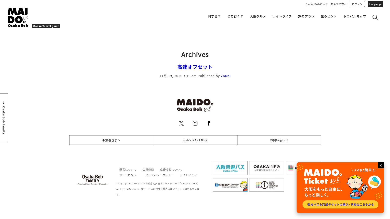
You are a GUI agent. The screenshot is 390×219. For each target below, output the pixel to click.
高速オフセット (195, 66)
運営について (127, 169)
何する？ (214, 16)
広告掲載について (171, 169)
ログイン (357, 4)
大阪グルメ (258, 16)
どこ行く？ (235, 16)
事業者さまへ (111, 140)
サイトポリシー (129, 175)
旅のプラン (306, 16)
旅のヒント (329, 16)
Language (375, 4)
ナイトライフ (282, 16)
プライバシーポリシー (159, 175)
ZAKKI (226, 75)
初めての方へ (339, 4)
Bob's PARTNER (195, 140)
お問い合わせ (279, 140)
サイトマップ (188, 175)
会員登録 (148, 169)
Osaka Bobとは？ (317, 4)
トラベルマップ (354, 16)
